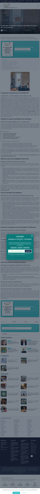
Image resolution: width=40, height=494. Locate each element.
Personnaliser (24, 492)
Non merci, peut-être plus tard (20, 257)
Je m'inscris (28, 251)
